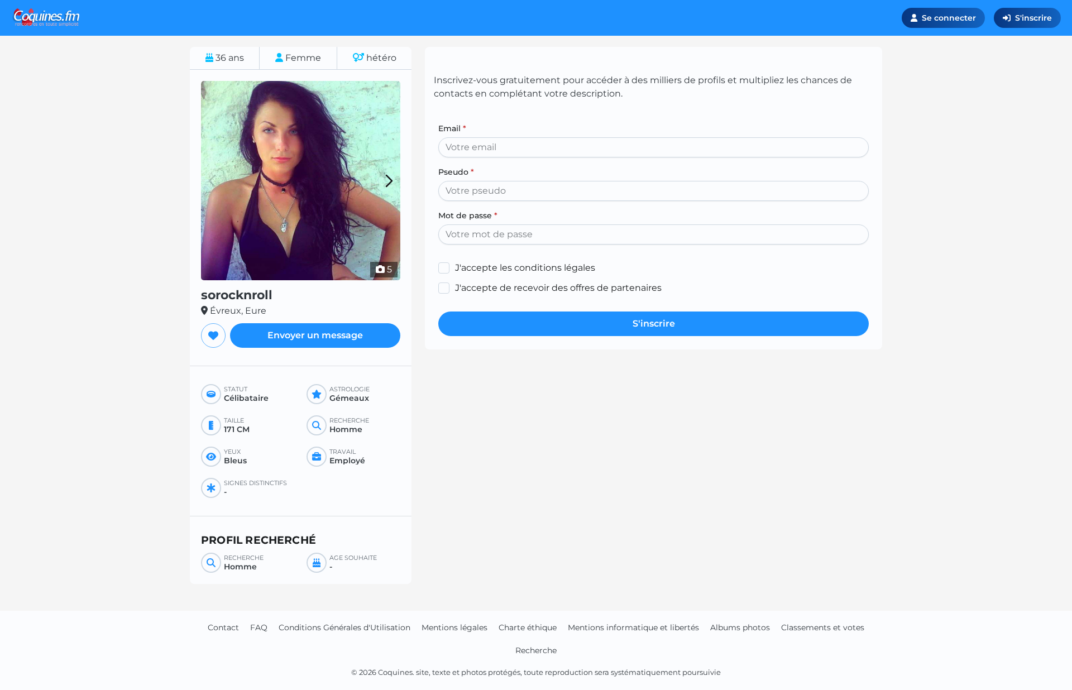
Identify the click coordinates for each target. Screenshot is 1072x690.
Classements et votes (822, 627)
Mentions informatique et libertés (633, 627)
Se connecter (949, 18)
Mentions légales (454, 627)
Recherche (536, 650)
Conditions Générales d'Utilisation (344, 627)
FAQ (258, 627)
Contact (223, 627)
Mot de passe (467, 215)
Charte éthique (528, 627)
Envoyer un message (315, 335)
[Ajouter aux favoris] (213, 335)
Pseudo (456, 172)
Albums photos (740, 627)
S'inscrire (1033, 18)
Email (452, 128)
